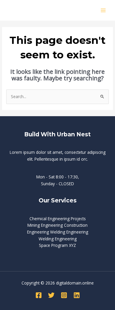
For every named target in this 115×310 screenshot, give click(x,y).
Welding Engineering (58, 239)
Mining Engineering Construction (57, 225)
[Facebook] (38, 295)
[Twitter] (51, 295)
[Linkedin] (76, 295)
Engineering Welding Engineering (57, 232)
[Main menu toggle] (103, 10)
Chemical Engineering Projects (57, 218)
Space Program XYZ (57, 245)
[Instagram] (64, 295)
